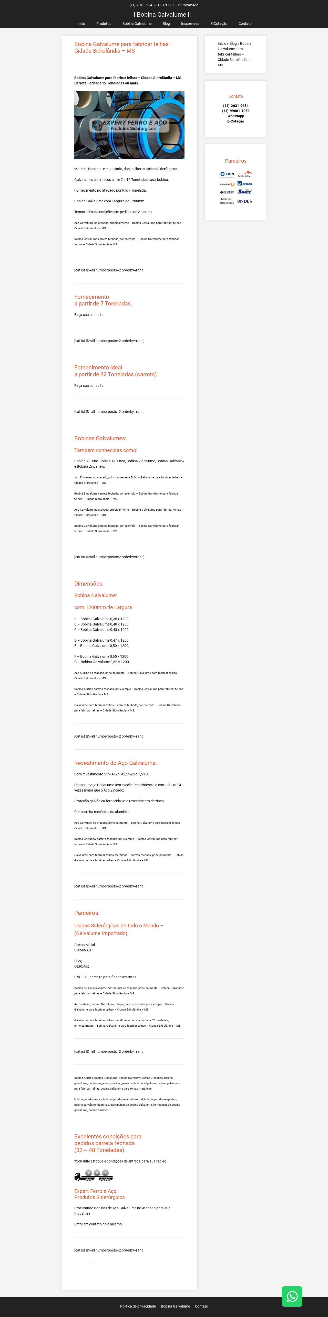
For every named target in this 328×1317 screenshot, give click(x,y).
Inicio (222, 43)
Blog (166, 23)
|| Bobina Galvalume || (161, 14)
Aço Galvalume (124, 1208)
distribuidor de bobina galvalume (131, 1104)
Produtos (103, 23)
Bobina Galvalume (136, 23)
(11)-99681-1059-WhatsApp (178, 5)
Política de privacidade (138, 1306)
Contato (245, 23)
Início (81, 23)
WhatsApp (236, 116)
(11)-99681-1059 (236, 111)
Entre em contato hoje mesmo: (98, 1224)
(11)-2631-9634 (141, 5)
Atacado (149, 1208)
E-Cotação (219, 23)
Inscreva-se (190, 23)
